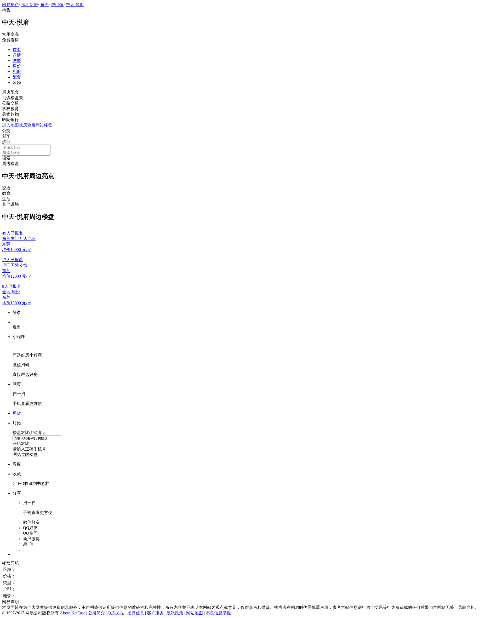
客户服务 (155, 613)
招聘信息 (135, 613)
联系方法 (116, 613)
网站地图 (194, 613)
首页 (17, 49)
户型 (17, 60)
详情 (17, 55)
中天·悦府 (75, 4)
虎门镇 (57, 4)
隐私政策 (175, 613)
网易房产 (10, 4)
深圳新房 (29, 4)
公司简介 (96, 613)
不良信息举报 (218, 613)
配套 (17, 77)
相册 (17, 71)
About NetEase (72, 613)
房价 (17, 66)
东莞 (44, 4)
